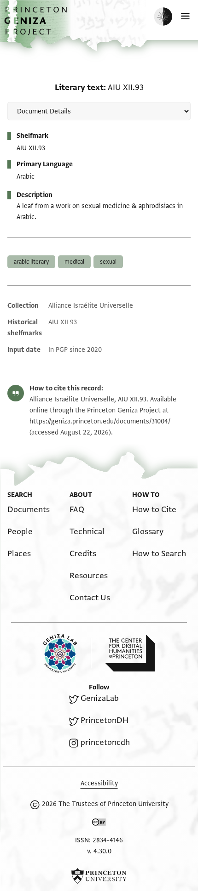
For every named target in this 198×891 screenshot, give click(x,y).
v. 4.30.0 (99, 851)
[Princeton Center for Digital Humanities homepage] (130, 653)
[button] (37, 25)
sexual (108, 261)
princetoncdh (105, 742)
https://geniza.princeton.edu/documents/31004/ (99, 421)
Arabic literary (31, 261)
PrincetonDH (104, 720)
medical (74, 261)
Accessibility (99, 783)
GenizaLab (100, 698)
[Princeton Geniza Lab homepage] (67, 653)
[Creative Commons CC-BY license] (99, 823)
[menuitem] (28, 509)
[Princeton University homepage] (99, 876)
